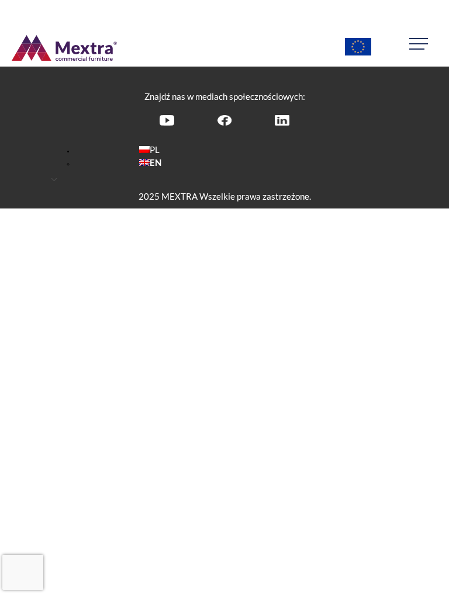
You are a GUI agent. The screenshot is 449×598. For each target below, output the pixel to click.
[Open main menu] (423, 44)
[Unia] (358, 48)
